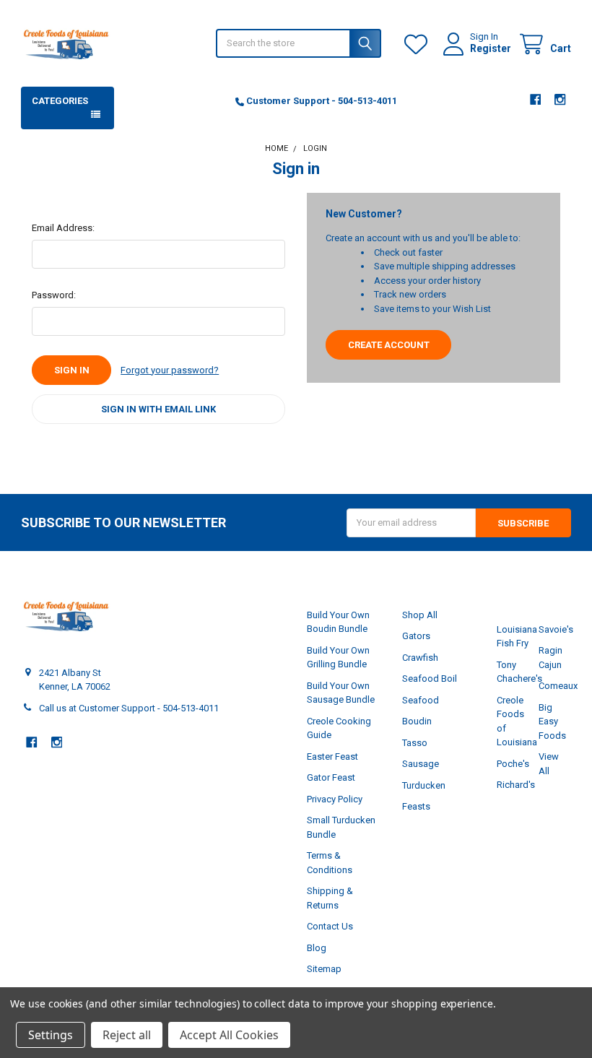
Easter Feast (332, 756)
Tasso (414, 742)
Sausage (420, 763)
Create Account (389, 344)
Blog (316, 947)
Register (490, 48)
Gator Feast (331, 777)
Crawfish (420, 657)
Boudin (417, 721)
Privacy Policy (334, 799)
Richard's (516, 784)
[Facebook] (535, 99)
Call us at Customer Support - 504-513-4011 (129, 708)
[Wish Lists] (419, 44)
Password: (54, 295)
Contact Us (330, 926)
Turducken (423, 785)
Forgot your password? (170, 370)
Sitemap (324, 968)
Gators (416, 635)
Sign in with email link (158, 409)
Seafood (420, 700)
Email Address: (63, 227)
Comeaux (558, 685)
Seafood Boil (429, 678)
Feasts (416, 806)
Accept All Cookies (229, 1035)
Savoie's (556, 629)
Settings (50, 1035)
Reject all (127, 1035)
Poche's (513, 763)
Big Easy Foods (552, 721)
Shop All (420, 615)
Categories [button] (60, 100)
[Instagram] (559, 99)
